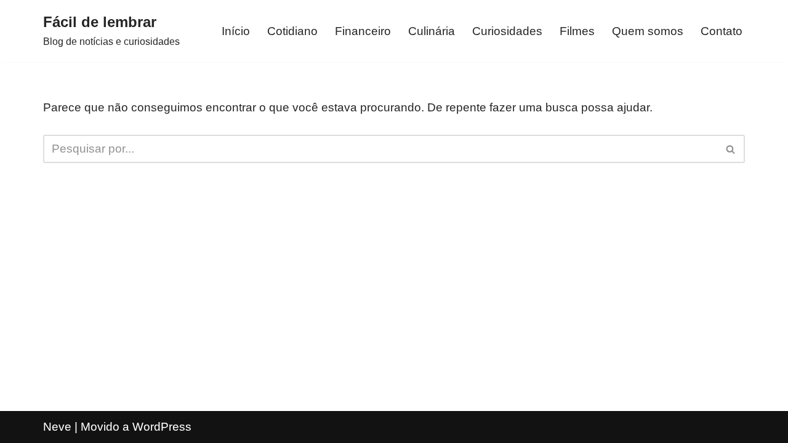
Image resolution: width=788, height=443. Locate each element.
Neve (57, 426)
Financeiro (363, 31)
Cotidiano (292, 31)
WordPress (161, 426)
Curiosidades (507, 31)
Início (236, 31)
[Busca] (731, 149)
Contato (721, 31)
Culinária (431, 31)
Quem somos (647, 31)
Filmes (577, 31)
